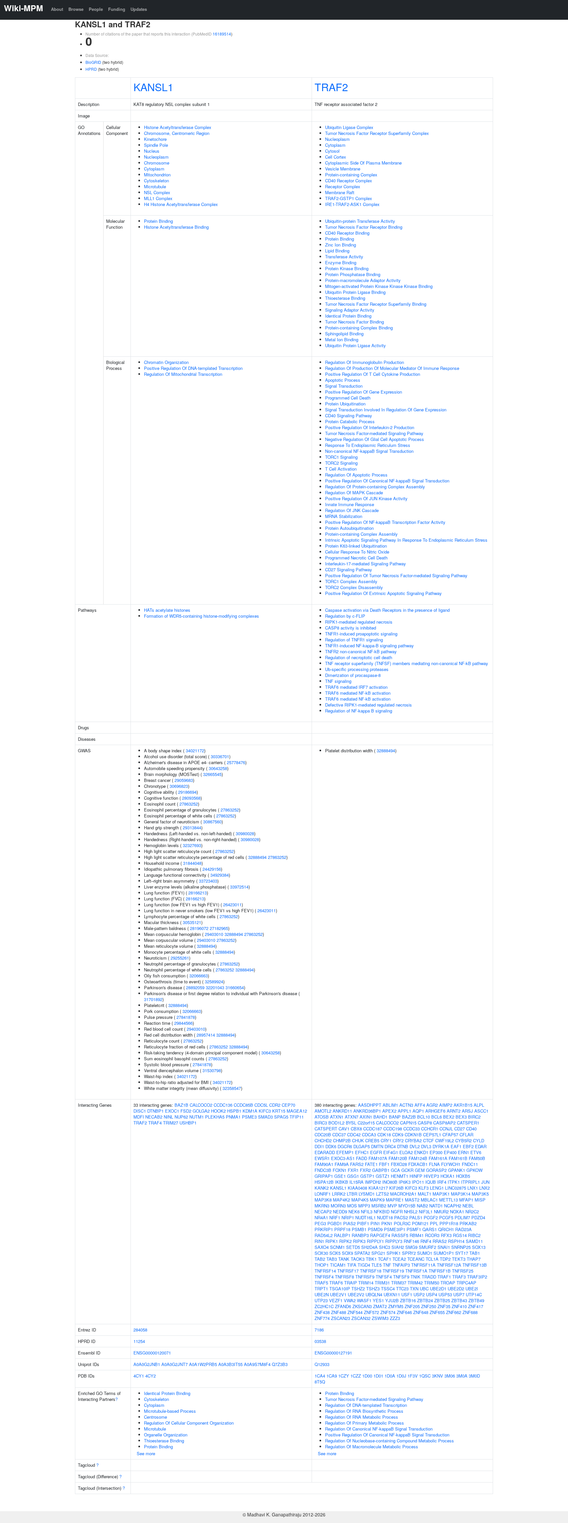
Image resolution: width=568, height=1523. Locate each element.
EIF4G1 (390, 1152)
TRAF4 (155, 1123)
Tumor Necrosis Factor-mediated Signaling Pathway (374, 433)
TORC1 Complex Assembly (351, 581)
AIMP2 (445, 1105)
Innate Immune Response (349, 504)
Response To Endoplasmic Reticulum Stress (367, 445)
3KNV (437, 1376)
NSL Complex (157, 192)
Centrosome (155, 1417)
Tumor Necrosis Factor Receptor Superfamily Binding (375, 304)
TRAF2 (331, 86)
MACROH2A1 (403, 1194)
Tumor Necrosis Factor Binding (354, 322)
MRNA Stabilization (343, 516)
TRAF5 (321, 1282)
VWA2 (350, 1300)
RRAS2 (440, 1241)
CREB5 (372, 1140)
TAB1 (474, 1253)
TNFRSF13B (474, 1265)
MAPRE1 (395, 1200)
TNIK (415, 1277)
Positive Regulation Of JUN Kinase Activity (366, 498)
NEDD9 (340, 1211)
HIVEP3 (431, 1176)
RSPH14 (456, 1241)
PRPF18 (342, 1229)
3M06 (449, 1376)
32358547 (232, 1088)
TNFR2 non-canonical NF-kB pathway (361, 651)
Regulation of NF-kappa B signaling (358, 711)
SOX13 (478, 1247)
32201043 (215, 987)
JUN (485, 1182)
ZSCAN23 (340, 1318)
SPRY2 (409, 1253)
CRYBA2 (413, 1140)
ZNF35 (444, 1306)
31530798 (211, 1070)
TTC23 (402, 1288)
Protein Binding (158, 221)
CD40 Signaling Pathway (348, 415)
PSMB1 (359, 1229)
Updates (138, 9)
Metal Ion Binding (341, 339)
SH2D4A (369, 1247)
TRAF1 (444, 1277)
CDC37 (339, 1134)
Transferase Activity (344, 256)
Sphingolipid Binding (344, 333)
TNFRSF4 (324, 1277)
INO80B (389, 1182)
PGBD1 (334, 1223)
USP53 (445, 1294)
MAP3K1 (441, 1194)
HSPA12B (324, 1182)
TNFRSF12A (449, 1265)
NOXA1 (457, 1211)
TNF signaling (338, 681)
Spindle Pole (156, 145)
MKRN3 (322, 1205)
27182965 (219, 928)
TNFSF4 (384, 1277)
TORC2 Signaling (341, 463)
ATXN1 (336, 1117)
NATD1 (436, 1205)
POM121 (420, 1223)
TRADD (429, 1277)
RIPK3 (359, 1241)
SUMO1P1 (444, 1253)
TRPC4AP (466, 1282)
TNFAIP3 (401, 1265)
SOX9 (347, 1253)
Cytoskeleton (156, 180)
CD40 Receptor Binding (347, 233)
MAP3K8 (323, 1200)
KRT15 (278, 1111)
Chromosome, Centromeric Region (176, 133)
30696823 (179, 786)
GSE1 (340, 1176)
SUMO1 (424, 1253)
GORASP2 (436, 1170)
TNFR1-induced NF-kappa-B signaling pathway (369, 645)
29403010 (214, 934)
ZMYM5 (395, 1306)
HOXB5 (463, 1176)
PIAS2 (349, 1223)
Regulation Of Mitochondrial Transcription (183, 374)
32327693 (192, 845)
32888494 (257, 857)
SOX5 (335, 1253)
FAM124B (418, 1158)
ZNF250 (428, 1306)
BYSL (351, 1123)
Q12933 (322, 1364)
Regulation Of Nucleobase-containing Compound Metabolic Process (389, 1440)
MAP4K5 (359, 1200)
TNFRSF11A (423, 1265)
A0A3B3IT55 (230, 1364)
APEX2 (389, 1111)
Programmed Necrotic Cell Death (356, 558)
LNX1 (472, 1188)
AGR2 (432, 1105)
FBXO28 (399, 1164)
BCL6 (436, 1117)
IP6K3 (405, 1182)
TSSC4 (388, 1288)
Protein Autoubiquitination (349, 528)
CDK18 (384, 1134)
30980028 (245, 833)
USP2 (419, 1294)
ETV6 (475, 1152)
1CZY (343, 1376)
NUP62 (181, 1117)
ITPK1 (454, 1182)
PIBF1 (363, 1223)
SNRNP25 (461, 1247)
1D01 (378, 1376)
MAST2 (412, 1200)
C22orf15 (366, 1123)
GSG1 (353, 1176)
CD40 (471, 1128)
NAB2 (422, 1205)
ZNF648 (420, 1312)
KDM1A (250, 1111)
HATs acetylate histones (167, 610)
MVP (392, 1205)
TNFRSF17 (348, 1271)
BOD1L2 (336, 1123)
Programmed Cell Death (347, 398)
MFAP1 (466, 1200)
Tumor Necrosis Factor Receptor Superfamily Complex (377, 133)
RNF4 (425, 1241)
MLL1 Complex (158, 198)
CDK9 (397, 1134)
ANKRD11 (342, 1111)
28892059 (195, 987)
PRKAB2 (468, 1223)
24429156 (211, 869)
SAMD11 (474, 1241)
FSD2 (185, 1111)
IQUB (430, 1182)
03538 (320, 1341)
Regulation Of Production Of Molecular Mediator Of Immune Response (392, 368)
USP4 (431, 1294)
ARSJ (467, 1111)
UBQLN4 (374, 1294)
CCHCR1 (429, 1128)
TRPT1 (321, 1288)
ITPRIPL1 (470, 1182)
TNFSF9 (401, 1277)
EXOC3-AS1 (343, 1158)
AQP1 (418, 1111)
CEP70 (288, 1105)
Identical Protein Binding (348, 316)
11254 (139, 1341)
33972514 (239, 887)
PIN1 (375, 1223)
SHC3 (384, 1247)
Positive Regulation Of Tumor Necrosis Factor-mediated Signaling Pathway (396, 575)
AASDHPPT (369, 1105)
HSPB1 (234, 1111)
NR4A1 (321, 1217)
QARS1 (429, 1229)
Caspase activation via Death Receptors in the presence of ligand (387, 610)
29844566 (183, 1023)
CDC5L (261, 1105)
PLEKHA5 (215, 1117)
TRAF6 (336, 1282)
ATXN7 (351, 1117)
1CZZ (355, 1376)
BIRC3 (321, 1123)
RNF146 (411, 1241)
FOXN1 (339, 1170)
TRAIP (350, 1282)
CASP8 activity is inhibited (350, 628)
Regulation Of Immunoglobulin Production (364, 362)
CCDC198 (392, 1128)
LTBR (352, 1194)
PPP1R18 (448, 1223)
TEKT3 (458, 1259)
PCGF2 (431, 1217)
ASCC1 (481, 1111)
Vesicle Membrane (342, 169)
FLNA (434, 1164)
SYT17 (461, 1253)
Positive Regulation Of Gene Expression (363, 392)
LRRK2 (338, 1194)
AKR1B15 (463, 1105)
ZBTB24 (425, 1300)
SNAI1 (444, 1247)
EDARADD (325, 1152)
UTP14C (474, 1294)
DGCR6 (345, 1146)
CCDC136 (223, 1105)
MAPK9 (377, 1200)
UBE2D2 (456, 1288)
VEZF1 (336, 1300)
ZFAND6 (343, 1306)
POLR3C (402, 1223)
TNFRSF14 (325, 1271)
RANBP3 (360, 1235)
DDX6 (330, 1146)
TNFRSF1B (440, 1271)
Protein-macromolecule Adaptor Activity (363, 280)
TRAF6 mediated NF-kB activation (357, 693)
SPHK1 (394, 1253)
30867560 (212, 821)
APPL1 (404, 1111)
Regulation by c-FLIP (345, 616)
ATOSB (322, 1117)
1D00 (367, 1376)
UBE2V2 (356, 1294)
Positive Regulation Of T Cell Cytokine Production (372, 374)
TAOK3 (358, 1259)
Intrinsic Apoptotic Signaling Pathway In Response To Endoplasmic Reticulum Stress (406, 540)
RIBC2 (474, 1235)
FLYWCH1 (451, 1164)
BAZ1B (181, 1105)
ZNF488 (338, 1312)
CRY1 (386, 1140)
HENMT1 (399, 1176)
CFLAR (466, 1134)
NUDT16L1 (365, 1217)
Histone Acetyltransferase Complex (177, 127)
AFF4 (419, 1105)
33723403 (208, 881)
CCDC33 (411, 1128)
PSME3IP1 (394, 1229)
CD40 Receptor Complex (348, 180)
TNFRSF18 (370, 1271)
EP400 (450, 1152)
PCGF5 (446, 1217)
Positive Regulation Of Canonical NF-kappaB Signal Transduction (387, 481)
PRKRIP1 (324, 1229)
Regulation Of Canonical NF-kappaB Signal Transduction (379, 1429)
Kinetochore (155, 139)
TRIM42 (415, 1282)
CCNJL (446, 1128)
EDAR (480, 1146)
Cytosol (332, 151)
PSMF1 (414, 1229)
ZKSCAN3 (362, 1306)
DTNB (402, 1146)
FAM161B (458, 1158)
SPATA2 (362, 1253)
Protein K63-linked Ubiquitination (356, 546)
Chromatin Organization (166, 362)
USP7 (458, 1294)
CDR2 (274, 1105)
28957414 (206, 1035)
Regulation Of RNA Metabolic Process (361, 1417)
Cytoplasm (154, 169)
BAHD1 (380, 1117)
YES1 (378, 1300)
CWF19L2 (444, 1140)
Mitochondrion (157, 174)
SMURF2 (427, 1247)
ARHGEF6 (435, 1111)
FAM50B (477, 1158)
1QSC (425, 1376)
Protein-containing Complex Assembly (361, 534)
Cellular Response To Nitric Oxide (357, 552)
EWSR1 (322, 1158)
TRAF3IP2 (477, 1277)
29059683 (184, 780)
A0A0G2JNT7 (174, 1364)
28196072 (199, 928)
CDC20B (323, 1134)
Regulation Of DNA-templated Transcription (366, 1405)
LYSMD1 (367, 1194)
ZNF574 (387, 1312)
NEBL (468, 1205)
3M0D (474, 1376)
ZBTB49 (476, 1300)
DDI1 (319, 1146)
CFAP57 (450, 1134)
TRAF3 (459, 1277)
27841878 (186, 1017)
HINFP (416, 1176)
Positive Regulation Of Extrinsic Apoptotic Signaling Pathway (383, 593)
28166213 (197, 893)
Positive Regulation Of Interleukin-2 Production (369, 427)
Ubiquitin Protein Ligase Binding (355, 292)
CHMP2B (342, 1140)
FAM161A (438, 1158)
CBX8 (356, 1128)
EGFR (376, 1152)
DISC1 (139, 1111)
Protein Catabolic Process (350, 421)
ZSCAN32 (360, 1318)
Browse (75, 9)
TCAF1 (384, 1259)
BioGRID (93, 62)
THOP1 (322, 1265)
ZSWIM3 (380, 1318)
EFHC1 (362, 1152)
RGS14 (460, 1235)
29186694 (187, 792)
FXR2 (365, 1170)
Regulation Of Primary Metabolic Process (364, 1423)
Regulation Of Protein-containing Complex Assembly (375, 486)
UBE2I (471, 1288)
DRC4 (390, 1146)
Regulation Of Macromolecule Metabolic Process (371, 1446)
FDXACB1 (418, 1164)
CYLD (478, 1140)
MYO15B (406, 1205)
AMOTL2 (323, 1111)
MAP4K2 (341, 1200)
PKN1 (386, 1223)
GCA (395, 1170)
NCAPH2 (452, 1205)
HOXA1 (447, 1176)
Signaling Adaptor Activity (349, 310)
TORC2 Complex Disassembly (354, 587)
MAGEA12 (297, 1111)
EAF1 (456, 1146)
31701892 (153, 999)
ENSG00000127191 (333, 1353)
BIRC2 (474, 1117)
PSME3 (249, 1117)
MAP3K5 (480, 1194)
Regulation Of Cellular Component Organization (189, 1423)
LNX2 (484, 1188)
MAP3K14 (460, 1194)
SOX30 (321, 1253)
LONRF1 (323, 1194)
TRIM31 (382, 1282)
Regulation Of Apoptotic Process (356, 475)
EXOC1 (172, 1111)
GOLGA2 (201, 1111)
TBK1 (371, 1259)
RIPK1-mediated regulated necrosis (358, 622)
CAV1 (344, 1128)
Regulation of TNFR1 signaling (354, 639)
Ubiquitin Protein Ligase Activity (355, 345)
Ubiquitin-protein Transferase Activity (360, 221)
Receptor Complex (342, 186)
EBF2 (468, 1146)
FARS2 (357, 1164)
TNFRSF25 (462, 1271)
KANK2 (322, 1188)
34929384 (219, 875)
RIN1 (319, 1241)
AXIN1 (366, 1117)
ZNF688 (470, 1312)
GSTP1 (367, 1176)
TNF (387, 1265)
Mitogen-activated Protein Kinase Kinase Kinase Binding (379, 286)
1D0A (390, 1376)
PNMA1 (233, 1117)
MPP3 (364, 1205)
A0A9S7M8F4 (257, 1364)
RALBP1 (342, 1235)
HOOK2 (218, 1111)
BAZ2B (409, 1117)
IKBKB (341, 1182)
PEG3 (320, 1223)
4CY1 (138, 1376)
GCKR (407, 1170)
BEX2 (448, 1117)
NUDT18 (385, 1217)
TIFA (351, 1265)
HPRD (91, 69)
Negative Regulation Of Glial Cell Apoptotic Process (374, 439)
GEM (420, 1170)
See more (146, 1453)
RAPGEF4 (380, 1235)
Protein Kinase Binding (346, 268)
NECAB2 (153, 1117)
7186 (319, 1330)
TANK (343, 1259)
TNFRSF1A (416, 1271)
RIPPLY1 (375, 1241)
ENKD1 (421, 1152)
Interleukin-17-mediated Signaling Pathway (365, 563)
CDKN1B (413, 1134)
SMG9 (411, 1247)
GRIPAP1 (324, 1176)
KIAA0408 (357, 1188)
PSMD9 (375, 1229)
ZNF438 (322, 1312)
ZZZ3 (395, 1318)
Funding (116, 9)
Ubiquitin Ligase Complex (349, 127)
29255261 (180, 958)
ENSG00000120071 (152, 1353)
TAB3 (331, 1259)
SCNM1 (337, 1247)
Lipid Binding (337, 250)
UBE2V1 (338, 1294)
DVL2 (415, 1146)
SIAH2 (397, 1247)
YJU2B (392, 1300)
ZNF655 (437, 1312)
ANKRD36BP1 (367, 1111)
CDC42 (354, 1134)
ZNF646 (404, 1312)
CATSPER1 (468, 1123)
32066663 (198, 975)
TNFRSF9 (364, 1277)
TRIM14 (365, 1282)
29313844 (192, 827)
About (57, 9)
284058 (140, 1330)
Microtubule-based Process (170, 1411)
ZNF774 (322, 1318)
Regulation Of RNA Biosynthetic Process (364, 1411)
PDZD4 (478, 1217)
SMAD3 (265, 1117)
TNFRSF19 (393, 1271)
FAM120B (398, 1158)
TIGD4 (364, 1265)
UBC (424, 1288)
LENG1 (437, 1188)
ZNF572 (371, 1312)
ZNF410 (459, 1306)
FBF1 (384, 1164)
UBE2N (322, 1294)
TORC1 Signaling (341, 457)
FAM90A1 (324, 1164)
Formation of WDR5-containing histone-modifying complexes (201, 616)
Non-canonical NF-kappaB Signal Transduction (369, 451)
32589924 (214, 981)
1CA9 (331, 1376)
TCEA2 (399, 1259)
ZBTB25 (442, 1300)
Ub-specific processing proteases (357, 669)
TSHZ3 (373, 1288)
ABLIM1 (390, 1105)
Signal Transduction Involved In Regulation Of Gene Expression (385, 409)
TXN (414, 1288)
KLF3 (423, 1188)
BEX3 (461, 1117)
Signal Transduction (344, 386)
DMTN (377, 1146)
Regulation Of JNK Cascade (352, 510)
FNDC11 (470, 1164)
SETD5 (353, 1247)
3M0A (461, 1376)
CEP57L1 (432, 1134)
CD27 (459, 1128)
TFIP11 (297, 1117)
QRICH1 (446, 1229)
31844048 (192, 863)
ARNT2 (454, 1111)
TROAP (447, 1282)
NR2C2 (472, 1211)
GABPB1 (381, 1170)
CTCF (428, 1140)
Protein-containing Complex (351, 174)
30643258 (218, 768)
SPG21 (378, 1253)
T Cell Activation (341, 469)
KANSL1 (153, 86)
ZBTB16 (408, 1300)
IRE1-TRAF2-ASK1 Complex (352, 204)
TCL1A (432, 1259)
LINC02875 (455, 1188)
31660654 (234, 987)
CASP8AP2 (444, 1123)
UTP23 (321, 1300)
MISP (480, 1200)
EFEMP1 (345, 1152)
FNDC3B (323, 1170)
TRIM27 (170, 1123)
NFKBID (382, 1211)
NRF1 (334, 1217)
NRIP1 (348, 1217)
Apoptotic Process (342, 380)
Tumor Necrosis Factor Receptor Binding (363, 227)
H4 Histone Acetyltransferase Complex (181, 204)
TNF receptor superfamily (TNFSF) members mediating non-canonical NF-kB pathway (406, 663)
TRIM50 (431, 1282)
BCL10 (423, 1117)
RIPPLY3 (393, 1241)
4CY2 (150, 1376)
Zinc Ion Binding (340, 245)
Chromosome (156, 163)
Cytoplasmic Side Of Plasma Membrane (363, 163)
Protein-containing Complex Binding (359, 327)
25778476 (236, 762)
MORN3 (338, 1205)
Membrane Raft (339, 192)
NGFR (397, 1211)
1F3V (413, 1376)
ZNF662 (453, 1312)
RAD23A (463, 1229)
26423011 (232, 904)
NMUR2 (441, 1211)
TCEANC (415, 1259)
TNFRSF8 (344, 1277)
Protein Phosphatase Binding (352, 274)
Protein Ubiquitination (345, 403)
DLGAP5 (361, 1146)
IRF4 (441, 1182)
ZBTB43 (459, 1300)
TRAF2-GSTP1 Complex (348, 198)
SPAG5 (281, 1117)
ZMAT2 (380, 1306)
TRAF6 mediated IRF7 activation (356, 687)
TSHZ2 (358, 1288)
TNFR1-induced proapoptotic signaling (361, 634)
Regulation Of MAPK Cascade (354, 492)
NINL (168, 1117)
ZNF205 (412, 1306)
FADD (361, 1158)
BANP (395, 1117)
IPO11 (418, 1182)
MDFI (138, 1117)
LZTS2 (382, 1194)
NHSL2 (410, 1211)
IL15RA (356, 1182)
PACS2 (401, 1217)
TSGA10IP (339, 1288)
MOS (352, 1205)
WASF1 (364, 1300)
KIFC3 (265, 1111)
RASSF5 (399, 1235)
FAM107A (377, 1158)
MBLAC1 (429, 1200)
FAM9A (342, 1164)
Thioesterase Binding (345, 298)
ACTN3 (406, 1105)
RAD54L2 (324, 1235)
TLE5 (376, 1265)
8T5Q (320, 1382)
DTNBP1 (155, 1111)
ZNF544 (355, 1312)
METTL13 (448, 1200)
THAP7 (474, 1259)
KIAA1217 (378, 1188)
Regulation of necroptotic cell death (358, 657)
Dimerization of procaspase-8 (353, 675)
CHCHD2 (323, 1140)
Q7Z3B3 (280, 1364)
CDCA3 (369, 1134)
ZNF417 (475, 1306)
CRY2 (398, 1140)
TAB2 (320, 1259)
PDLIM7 (462, 1217)
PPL (434, 1223)
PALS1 (415, 1217)
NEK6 (354, 1211)
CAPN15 (408, 1123)
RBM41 (417, 1235)
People (96, 9)
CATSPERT (326, 1128)
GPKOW (474, 1170)
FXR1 (353, 1170)
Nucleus (151, 151)
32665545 (212, 774)
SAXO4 (322, 1247)
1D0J (401, 1376)
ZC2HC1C (324, 1306)
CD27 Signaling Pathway (348, 569)
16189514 (222, 34)
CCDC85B (243, 1105)
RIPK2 (345, 1241)
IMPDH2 (373, 1182)
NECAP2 (323, 1211)
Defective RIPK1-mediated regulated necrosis (368, 705)
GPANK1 (456, 1170)
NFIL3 (366, 1211)
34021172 (195, 750)
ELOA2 (406, 1152)
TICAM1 (338, 1265)
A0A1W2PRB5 (203, 1364)
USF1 (406, 1294)
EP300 (436, 1152)
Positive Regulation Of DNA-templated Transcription (193, 368)
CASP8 (425, 1123)
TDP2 (445, 1259)
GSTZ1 (383, 1176)
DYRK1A (441, 1146)
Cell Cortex (335, 157)
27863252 (188, 804)
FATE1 (371, 1164)
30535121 (192, 922)
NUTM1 (196, 1117)
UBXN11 (392, 1294)
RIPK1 (331, 1241)
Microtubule (155, 186)
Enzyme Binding (340, 262)
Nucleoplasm (156, 157)
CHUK (358, 1140)
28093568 (191, 798)
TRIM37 (398, 1282)
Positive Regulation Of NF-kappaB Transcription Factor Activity (385, 522)
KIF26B (396, 1188)
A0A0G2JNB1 (146, 1364)
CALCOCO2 (201, 1105)
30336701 (220, 756)
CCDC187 (372, 1128)
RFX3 (446, 1235)
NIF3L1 (426, 1211)
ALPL (479, 1105)
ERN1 (463, 1152)
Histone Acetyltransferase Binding (176, 227)
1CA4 (320, 1376)
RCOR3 (432, 1235)
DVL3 (426, 1146)
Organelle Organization (165, 1435)
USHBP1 (188, 1123)
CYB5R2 (463, 1140)
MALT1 (424, 1194)
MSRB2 (378, 1205)
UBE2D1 (438, 1288)
